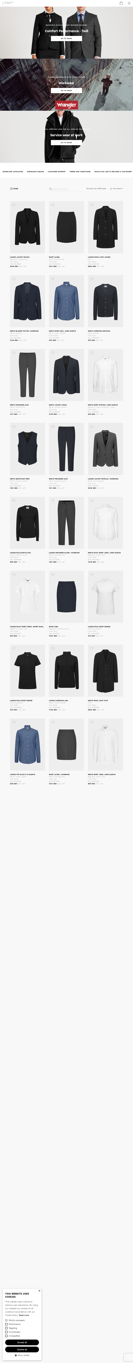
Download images (35, 172)
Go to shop (66, 38)
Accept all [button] (22, 1342)
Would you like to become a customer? (113, 172)
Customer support (57, 172)
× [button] (39, 1291)
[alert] (22, 1324)
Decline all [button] (22, 1349)
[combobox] (118, 188)
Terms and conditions (80, 172)
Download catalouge (13, 172)
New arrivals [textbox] (117, 189)
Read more (24, 1315)
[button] (14, 205)
